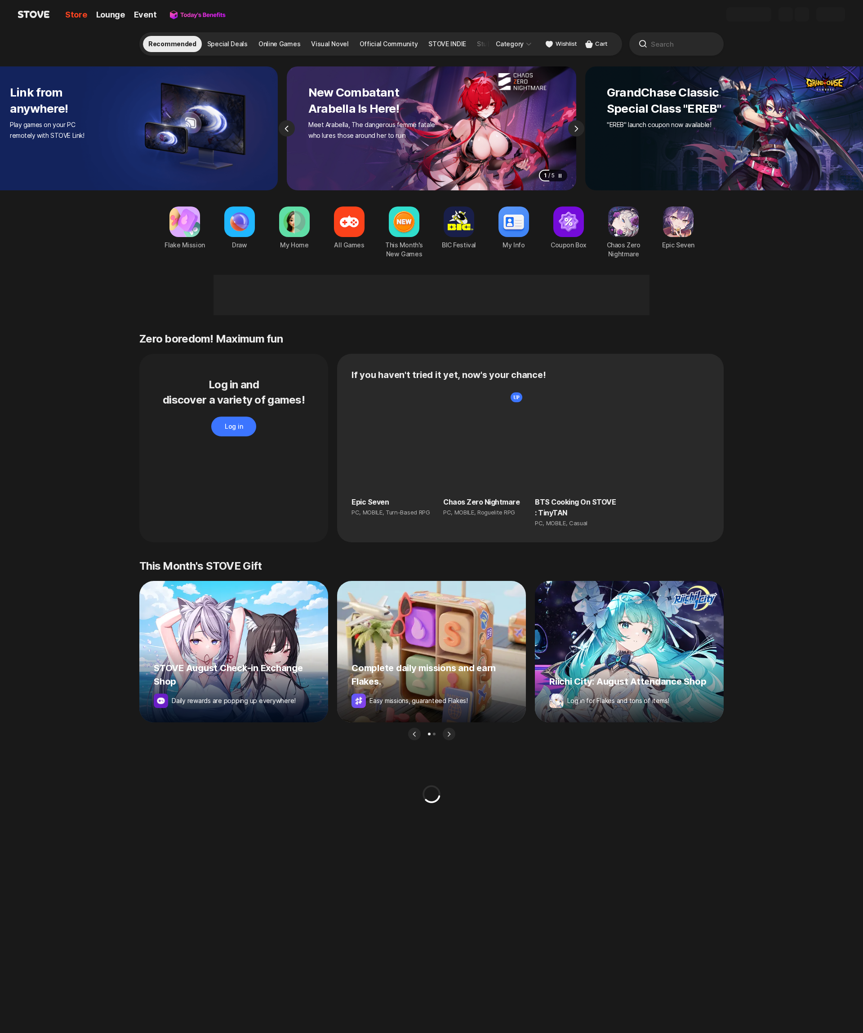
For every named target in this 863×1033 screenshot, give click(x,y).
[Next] (576, 128)
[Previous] (287, 128)
